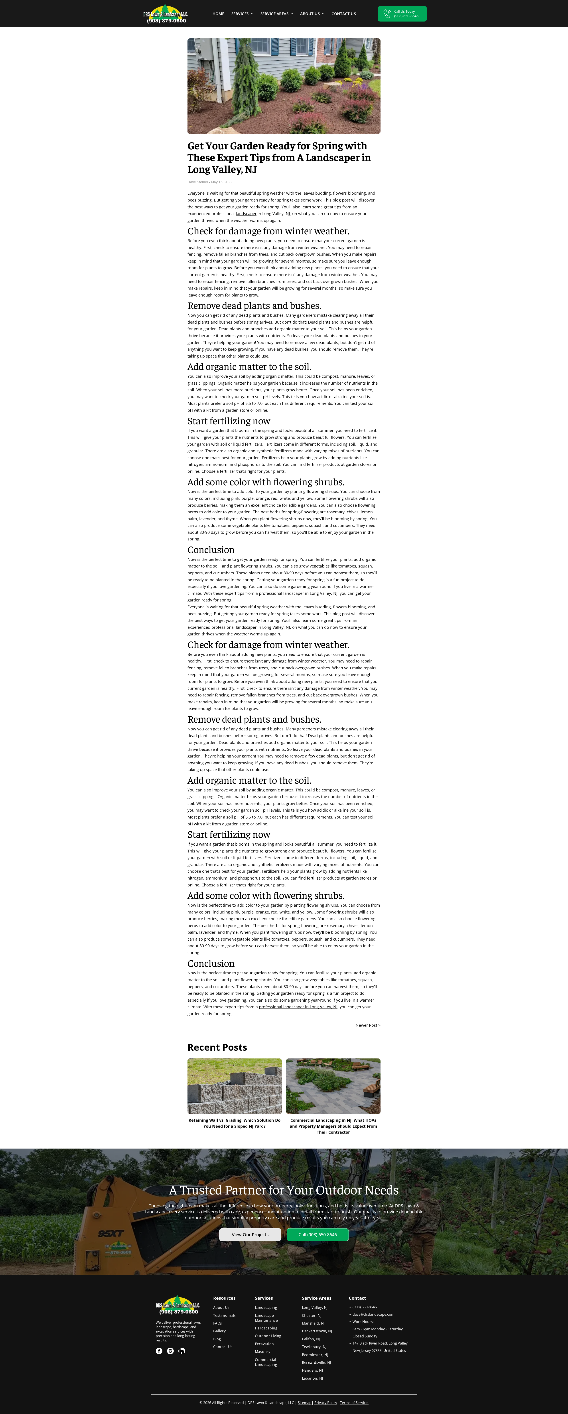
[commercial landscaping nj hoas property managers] (333, 1086)
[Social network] (181, 1351)
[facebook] (159, 1351)
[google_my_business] (170, 1351)
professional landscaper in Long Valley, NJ (298, 593)
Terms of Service (354, 1402)
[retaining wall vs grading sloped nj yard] (234, 1086)
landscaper (246, 213)
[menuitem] (218, 13)
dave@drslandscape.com (373, 1314)
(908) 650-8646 (365, 1307)
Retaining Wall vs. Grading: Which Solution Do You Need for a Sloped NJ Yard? (234, 1123)
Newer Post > (368, 1025)
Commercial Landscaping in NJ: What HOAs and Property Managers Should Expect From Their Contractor (333, 1126)
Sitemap (305, 1402)
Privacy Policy (325, 1402)
